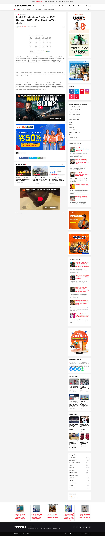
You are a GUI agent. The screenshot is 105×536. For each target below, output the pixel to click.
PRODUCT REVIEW (79, 475)
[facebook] (74, 527)
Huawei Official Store (74, 117)
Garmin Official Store (74, 112)
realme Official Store (74, 129)
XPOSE (79, 485)
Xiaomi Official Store (74, 137)
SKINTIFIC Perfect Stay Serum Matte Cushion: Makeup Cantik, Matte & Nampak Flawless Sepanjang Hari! (20, 516)
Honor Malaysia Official (75, 114)
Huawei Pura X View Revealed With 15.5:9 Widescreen (84, 442)
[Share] (63, 27)
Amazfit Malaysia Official (75, 107)
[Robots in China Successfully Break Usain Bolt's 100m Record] (74, 419)
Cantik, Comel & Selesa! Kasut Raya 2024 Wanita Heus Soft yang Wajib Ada (85, 515)
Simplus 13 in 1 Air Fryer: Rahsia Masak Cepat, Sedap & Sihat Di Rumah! (81, 174)
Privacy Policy (80, 534)
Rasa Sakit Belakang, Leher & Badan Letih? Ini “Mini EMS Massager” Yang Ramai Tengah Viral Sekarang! (68, 516)
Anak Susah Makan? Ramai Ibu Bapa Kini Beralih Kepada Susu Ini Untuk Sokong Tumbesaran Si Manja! (36, 516)
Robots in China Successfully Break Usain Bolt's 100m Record (73, 427)
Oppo (70, 124)
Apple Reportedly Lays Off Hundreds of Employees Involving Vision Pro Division (74, 444)
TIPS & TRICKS (79, 483)
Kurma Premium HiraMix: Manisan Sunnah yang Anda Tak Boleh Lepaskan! (52, 515)
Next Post (62, 213)
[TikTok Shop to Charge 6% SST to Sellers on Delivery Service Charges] (84, 419)
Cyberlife (51, 5)
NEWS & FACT (23, 14)
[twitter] (77, 527)
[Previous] (88, 9)
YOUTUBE (79, 488)
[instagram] (83, 527)
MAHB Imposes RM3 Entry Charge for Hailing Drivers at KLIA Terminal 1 (23, 179)
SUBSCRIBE (39, 1)
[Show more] (44, 158)
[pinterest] (89, 527)
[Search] (89, 6)
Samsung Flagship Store (75, 132)
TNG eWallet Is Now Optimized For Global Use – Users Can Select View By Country (73, 404)
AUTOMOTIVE (79, 460)
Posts (73, 496)
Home (35, 5)
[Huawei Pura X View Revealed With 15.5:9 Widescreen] (84, 436)
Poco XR (71, 127)
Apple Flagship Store (74, 109)
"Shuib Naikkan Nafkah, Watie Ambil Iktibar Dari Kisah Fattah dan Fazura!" (82, 277)
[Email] (41, 158)
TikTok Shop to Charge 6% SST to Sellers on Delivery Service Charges (84, 427)
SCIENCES (79, 478)
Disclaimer (88, 534)
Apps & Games (43, 5)
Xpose (80, 5)
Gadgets (58, 5)
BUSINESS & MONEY (79, 462)
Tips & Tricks (72, 5)
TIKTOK (79, 480)
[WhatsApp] (39, 158)
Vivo (70, 134)
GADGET (79, 467)
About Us (72, 534)
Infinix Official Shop (74, 119)
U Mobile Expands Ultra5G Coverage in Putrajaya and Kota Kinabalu (84, 404)
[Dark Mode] (87, 6)
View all (63, 164)
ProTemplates (35, 534)
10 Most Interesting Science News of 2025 (84, 388)
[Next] (90, 9)
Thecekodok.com (27, 534)
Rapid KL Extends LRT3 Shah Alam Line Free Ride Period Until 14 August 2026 (39, 180)
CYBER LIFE (79, 465)
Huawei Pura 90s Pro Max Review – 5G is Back (33, 9)
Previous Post (18, 213)
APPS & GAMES (79, 457)
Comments (74, 498)
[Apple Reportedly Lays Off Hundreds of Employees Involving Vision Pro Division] (74, 436)
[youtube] (80, 527)
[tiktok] (86, 527)
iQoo (70, 122)
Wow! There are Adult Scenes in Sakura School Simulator (73, 388)
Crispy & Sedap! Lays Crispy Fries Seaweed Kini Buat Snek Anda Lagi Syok (82, 149)
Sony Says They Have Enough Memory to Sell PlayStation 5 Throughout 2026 (56, 180)
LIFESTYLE (79, 470)
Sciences (64, 5)
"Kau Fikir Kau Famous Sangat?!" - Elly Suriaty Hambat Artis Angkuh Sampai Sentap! (82, 315)
